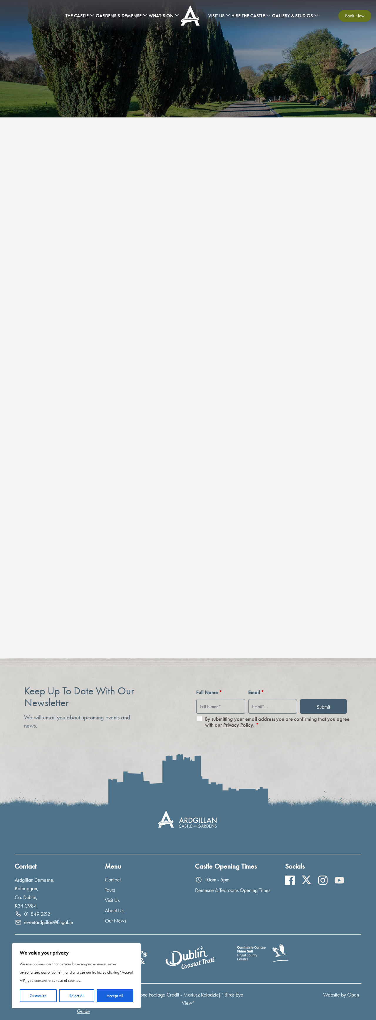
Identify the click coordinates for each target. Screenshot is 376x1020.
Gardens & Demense (119, 16)
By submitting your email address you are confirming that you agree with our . (277, 722)
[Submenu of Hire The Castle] (268, 15)
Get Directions (44, 401)
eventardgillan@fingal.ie (53, 261)
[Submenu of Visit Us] (227, 15)
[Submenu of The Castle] (92, 15)
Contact (113, 879)
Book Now (355, 16)
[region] (76, 975)
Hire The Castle (248, 16)
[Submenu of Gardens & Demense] (145, 15)
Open (353, 994)
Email (109, 515)
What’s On (161, 16)
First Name (114, 488)
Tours (110, 889)
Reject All (76, 995)
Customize (38, 995)
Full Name (209, 692)
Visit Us (216, 16)
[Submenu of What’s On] (177, 15)
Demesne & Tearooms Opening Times (232, 890)
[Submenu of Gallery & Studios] (316, 15)
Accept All (115, 995)
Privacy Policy (238, 724)
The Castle (77, 16)
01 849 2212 (42, 313)
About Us (114, 910)
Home (191, 16)
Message (112, 542)
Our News (115, 920)
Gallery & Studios (292, 16)
